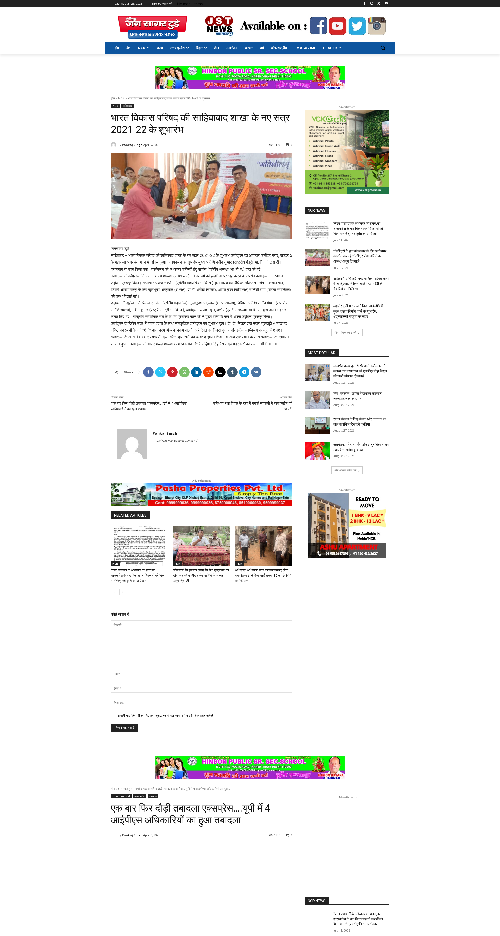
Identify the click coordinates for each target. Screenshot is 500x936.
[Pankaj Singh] (114, 144)
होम (113, 98)
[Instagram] (372, 4)
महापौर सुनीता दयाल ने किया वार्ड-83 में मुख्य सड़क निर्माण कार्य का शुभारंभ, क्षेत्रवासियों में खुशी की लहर (358, 311)
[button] (383, 48)
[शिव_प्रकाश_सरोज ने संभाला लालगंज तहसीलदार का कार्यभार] (317, 400)
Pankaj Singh (132, 145)
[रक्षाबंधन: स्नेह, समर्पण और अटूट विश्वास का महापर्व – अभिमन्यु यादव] (317, 451)
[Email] (220, 372)
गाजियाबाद (127, 106)
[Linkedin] (196, 372)
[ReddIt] (208, 372)
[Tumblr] (232, 372)
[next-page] (122, 592)
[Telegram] (244, 372)
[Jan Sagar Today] (152, 27)
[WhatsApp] (184, 372)
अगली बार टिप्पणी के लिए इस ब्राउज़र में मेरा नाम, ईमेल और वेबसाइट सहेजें (165, 715)
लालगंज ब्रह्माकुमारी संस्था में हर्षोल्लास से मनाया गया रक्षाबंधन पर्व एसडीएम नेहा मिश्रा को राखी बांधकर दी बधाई (360, 371)
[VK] (256, 372)
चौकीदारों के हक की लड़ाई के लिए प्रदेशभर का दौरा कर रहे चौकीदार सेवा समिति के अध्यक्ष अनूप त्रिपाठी (201, 575)
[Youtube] (386, 4)
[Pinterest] (172, 372)
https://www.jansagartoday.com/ (175, 440)
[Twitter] (379, 4)
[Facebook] (364, 4)
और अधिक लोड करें (345, 332)
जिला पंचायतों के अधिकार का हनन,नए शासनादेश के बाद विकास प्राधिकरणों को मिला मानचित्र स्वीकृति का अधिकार (138, 575)
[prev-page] (114, 592)
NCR (121, 98)
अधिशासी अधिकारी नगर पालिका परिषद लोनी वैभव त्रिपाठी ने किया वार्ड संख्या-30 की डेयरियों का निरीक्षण (263, 575)
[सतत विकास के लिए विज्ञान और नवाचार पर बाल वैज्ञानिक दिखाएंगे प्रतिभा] (317, 425)
